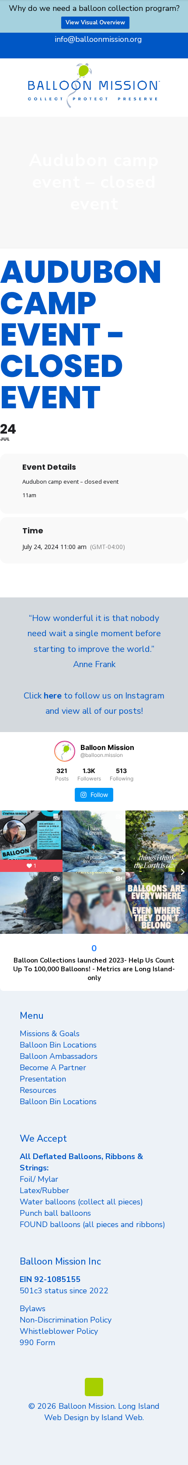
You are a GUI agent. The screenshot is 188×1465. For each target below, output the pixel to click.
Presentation (43, 1079)
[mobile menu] (176, 75)
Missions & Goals (50, 1033)
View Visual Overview (95, 23)
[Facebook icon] (72, 51)
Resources (38, 1090)
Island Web (122, 1417)
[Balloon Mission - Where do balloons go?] (94, 85)
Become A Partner (53, 1067)
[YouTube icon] (83, 51)
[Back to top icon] (94, 1387)
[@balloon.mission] (64, 751)
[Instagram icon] (105, 51)
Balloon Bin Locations (58, 1045)
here (53, 696)
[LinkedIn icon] (94, 51)
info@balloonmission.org (98, 39)
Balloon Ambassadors (58, 1056)
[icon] (116, 51)
